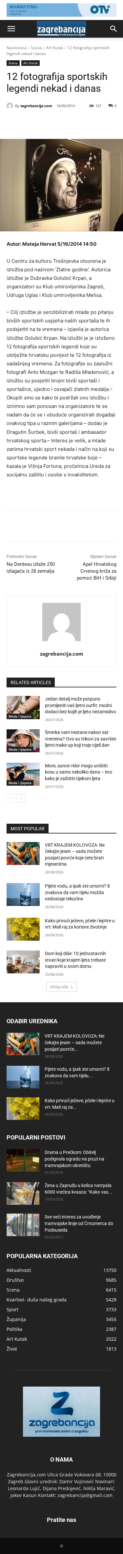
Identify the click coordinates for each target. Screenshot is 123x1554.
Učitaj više (59, 986)
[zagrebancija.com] (11, 106)
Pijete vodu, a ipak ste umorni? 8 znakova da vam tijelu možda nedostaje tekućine (77, 892)
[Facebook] (33, 122)
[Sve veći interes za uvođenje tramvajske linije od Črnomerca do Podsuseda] (23, 1225)
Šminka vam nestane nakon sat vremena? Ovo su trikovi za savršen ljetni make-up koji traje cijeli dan (80, 739)
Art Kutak (54, 47)
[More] (94, 122)
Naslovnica (17, 47)
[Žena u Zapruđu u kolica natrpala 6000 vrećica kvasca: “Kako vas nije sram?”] (23, 1193)
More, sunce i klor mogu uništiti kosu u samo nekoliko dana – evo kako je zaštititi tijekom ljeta (78, 772)
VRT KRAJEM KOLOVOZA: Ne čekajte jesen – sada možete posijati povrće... (74, 1042)
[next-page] (21, 798)
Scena (36, 47)
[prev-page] (11, 798)
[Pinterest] (64, 122)
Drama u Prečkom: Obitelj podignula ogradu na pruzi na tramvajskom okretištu (74, 1159)
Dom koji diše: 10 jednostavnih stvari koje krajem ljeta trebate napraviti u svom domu (75, 960)
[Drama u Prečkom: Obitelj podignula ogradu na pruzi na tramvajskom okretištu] (23, 1160)
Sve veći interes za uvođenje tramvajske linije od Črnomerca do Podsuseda (79, 1223)
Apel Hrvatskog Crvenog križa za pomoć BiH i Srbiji (96, 571)
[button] (11, 29)
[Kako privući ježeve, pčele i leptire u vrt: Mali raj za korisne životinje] (23, 929)
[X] (48, 122)
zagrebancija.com (36, 105)
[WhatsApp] (79, 122)
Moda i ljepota (20, 716)
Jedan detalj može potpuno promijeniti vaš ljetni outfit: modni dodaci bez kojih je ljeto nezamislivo (80, 705)
